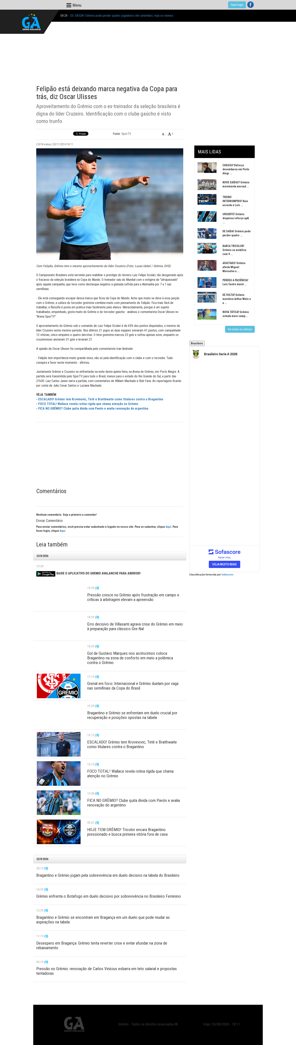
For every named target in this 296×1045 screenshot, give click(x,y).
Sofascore (227, 574)
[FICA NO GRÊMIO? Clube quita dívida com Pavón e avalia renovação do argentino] (59, 802)
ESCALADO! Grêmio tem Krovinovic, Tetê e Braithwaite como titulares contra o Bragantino (100, 399)
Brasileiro (197, 343)
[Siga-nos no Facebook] (250, 4)
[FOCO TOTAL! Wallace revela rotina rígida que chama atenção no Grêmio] (59, 773)
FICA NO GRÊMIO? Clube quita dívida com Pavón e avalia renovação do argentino (93, 408)
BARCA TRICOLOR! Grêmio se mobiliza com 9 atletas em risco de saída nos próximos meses (131, 15)
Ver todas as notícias (240, 329)
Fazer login (237, 4)
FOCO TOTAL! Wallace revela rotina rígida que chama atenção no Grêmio (88, 404)
